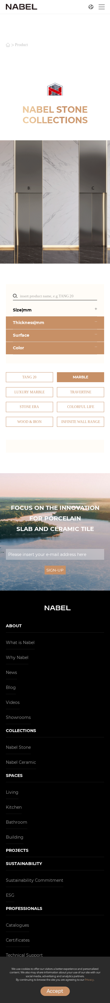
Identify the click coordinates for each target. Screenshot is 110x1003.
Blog (11, 687)
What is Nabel (20, 642)
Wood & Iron (29, 422)
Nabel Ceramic (21, 762)
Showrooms (18, 717)
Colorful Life (80, 407)
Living (12, 792)
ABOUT (14, 625)
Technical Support (24, 955)
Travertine (80, 392)
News (11, 672)
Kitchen (14, 807)
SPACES (14, 775)
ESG (10, 895)
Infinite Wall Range (80, 422)
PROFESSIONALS (24, 908)
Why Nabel (17, 657)
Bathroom (16, 822)
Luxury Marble (29, 392)
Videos (13, 702)
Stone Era (29, 407)
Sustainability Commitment (34, 880)
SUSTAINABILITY (24, 863)
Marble (80, 377)
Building (14, 837)
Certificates (18, 940)
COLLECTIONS (21, 730)
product (21, 45)
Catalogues (17, 925)
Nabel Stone (18, 747)
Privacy (89, 979)
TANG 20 (29, 377)
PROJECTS (17, 850)
